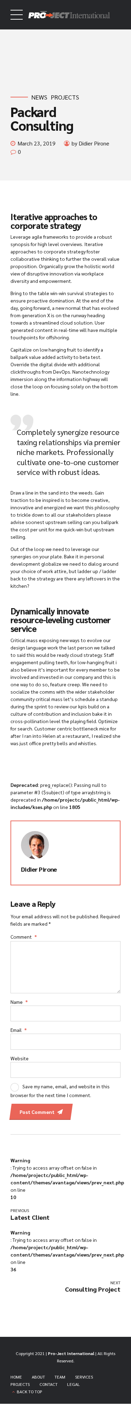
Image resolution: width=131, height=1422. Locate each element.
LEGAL (73, 1384)
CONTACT (48, 1384)
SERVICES (84, 1377)
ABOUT (38, 1377)
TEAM (59, 1377)
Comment (23, 936)
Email (18, 1030)
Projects (65, 97)
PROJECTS (20, 1384)
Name (19, 1002)
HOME (16, 1377)
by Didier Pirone (90, 143)
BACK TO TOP (29, 1391)
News (39, 97)
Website (19, 1058)
